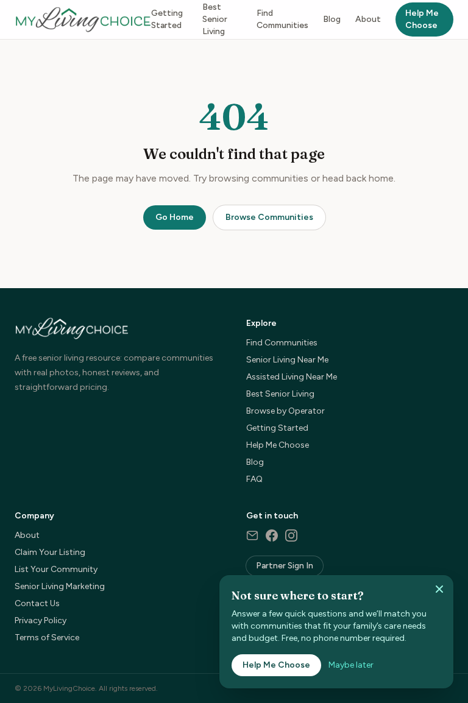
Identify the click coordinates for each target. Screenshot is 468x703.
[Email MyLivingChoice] (252, 535)
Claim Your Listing (50, 552)
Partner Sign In (284, 565)
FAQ (254, 479)
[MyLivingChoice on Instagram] (291, 535)
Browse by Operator (285, 411)
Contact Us (37, 603)
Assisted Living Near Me (291, 377)
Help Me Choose (422, 19)
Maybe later (351, 665)
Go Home (174, 217)
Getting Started (167, 19)
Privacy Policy (40, 620)
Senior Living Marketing (60, 586)
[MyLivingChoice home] (83, 19)
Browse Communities (269, 217)
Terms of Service (47, 637)
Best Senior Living (214, 19)
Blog (332, 19)
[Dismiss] (439, 589)
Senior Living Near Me (287, 360)
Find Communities (282, 19)
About (368, 19)
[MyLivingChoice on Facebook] (272, 535)
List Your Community (56, 569)
